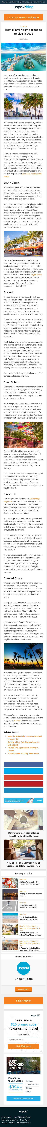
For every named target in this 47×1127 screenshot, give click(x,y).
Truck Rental (25, 1120)
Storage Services (8, 1123)
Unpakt (17, 720)
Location (23, 26)
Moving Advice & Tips (29, 929)
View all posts (23, 989)
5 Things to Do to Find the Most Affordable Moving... (29, 949)
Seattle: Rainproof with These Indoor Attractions (29, 883)
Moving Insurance (24, 1123)
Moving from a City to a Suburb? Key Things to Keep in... (21, 935)
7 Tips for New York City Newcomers (23, 753)
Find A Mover (23, 1000)
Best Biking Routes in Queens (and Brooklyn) (28, 906)
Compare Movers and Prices (23, 17)
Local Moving (6, 1117)
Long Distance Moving (22, 1117)
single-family (36, 274)
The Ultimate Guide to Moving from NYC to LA (28, 918)
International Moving (9, 1120)
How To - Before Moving (28, 926)
